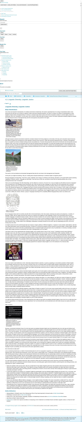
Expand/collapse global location (76, 96)
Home (10, 96)
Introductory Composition (40, 96)
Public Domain (57, 393)
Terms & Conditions (35, 420)
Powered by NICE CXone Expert (22, 417)
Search (7, 94)
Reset (2, 32)
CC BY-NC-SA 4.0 (30, 405)
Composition (28, 96)
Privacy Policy (27, 420)
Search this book (3, 20)
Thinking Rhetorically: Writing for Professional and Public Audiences (62, 96)
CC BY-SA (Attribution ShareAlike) (55, 396)
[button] (4, 73)
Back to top (7, 409)
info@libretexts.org (66, 420)
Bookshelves (19, 96)
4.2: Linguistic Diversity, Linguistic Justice (12, 405)
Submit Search (4, 24)
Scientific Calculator (6, 64)
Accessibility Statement (43, 420)
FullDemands (10, 399)
